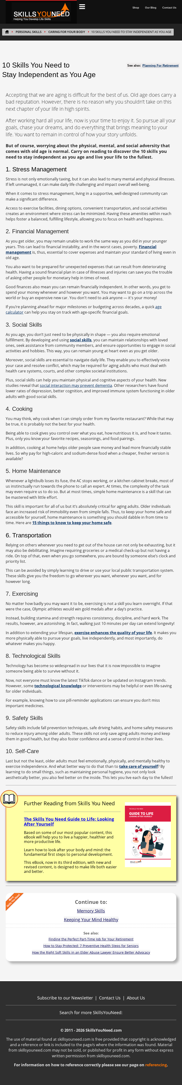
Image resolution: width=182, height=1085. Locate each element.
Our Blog (150, 7)
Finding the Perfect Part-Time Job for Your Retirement (91, 939)
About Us (136, 998)
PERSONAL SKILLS (28, 32)
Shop (135, 7)
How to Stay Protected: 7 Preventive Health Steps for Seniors (91, 945)
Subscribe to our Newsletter (65, 998)
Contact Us (169, 7)
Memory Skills (91, 911)
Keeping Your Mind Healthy (91, 919)
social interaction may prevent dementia (76, 385)
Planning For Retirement (160, 65)
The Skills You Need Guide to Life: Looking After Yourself (69, 821)
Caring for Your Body (66, 32)
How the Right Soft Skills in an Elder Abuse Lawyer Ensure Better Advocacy (91, 952)
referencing (156, 1064)
